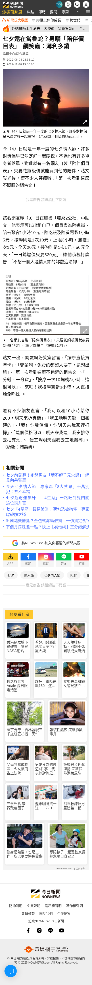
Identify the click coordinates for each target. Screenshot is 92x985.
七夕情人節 (52, 575)
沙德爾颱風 (12, 12)
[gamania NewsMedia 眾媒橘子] (46, 949)
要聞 (53, 11)
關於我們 (46, 913)
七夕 (10, 575)
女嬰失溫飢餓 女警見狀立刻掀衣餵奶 (74, 684)
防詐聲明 (16, 905)
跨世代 (75, 19)
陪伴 (73, 575)
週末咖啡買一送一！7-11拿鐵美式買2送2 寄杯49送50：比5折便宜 (46, 806)
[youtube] (61, 930)
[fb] (28, 930)
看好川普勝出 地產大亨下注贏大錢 (46, 646)
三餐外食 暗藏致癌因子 (16, 806)
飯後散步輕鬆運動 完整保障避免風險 (74, 769)
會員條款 (28, 913)
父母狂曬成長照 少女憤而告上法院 (17, 769)
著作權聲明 (74, 905)
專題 (65, 11)
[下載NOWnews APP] (68, 4)
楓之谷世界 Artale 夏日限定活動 (17, 686)
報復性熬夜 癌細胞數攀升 (66, 732)
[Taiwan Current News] (59, 4)
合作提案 (64, 913)
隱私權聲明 (53, 905)
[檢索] (77, 4)
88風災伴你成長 (48, 19)
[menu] (88, 12)
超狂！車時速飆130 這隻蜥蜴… (45, 684)
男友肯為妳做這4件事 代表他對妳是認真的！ (45, 769)
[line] (50, 930)
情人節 (29, 575)
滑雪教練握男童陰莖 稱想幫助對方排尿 (74, 806)
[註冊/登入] (86, 4)
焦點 (30, 11)
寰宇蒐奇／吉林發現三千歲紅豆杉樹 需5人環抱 (24, 732)
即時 (42, 11)
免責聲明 (33, 905)
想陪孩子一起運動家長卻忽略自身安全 (67, 854)
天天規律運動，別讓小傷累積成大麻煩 (74, 646)
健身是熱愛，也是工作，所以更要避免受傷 (24, 854)
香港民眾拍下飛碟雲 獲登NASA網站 (17, 646)
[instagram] (39, 930)
